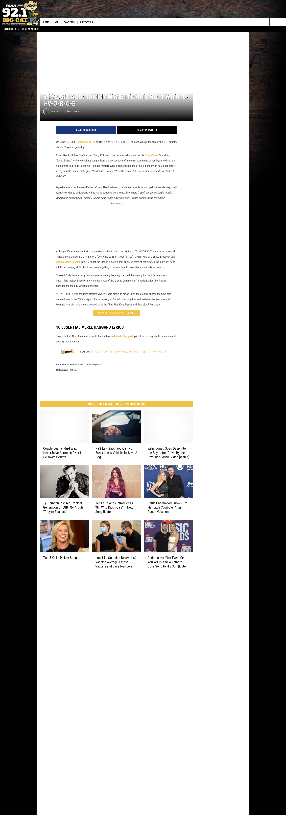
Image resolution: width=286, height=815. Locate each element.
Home (46, 22)
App (56, 22)
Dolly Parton (152, 155)
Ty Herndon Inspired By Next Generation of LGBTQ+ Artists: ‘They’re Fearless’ (63, 507)
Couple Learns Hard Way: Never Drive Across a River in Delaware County (62, 452)
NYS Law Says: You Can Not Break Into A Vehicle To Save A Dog (116, 452)
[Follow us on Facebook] (274, 22)
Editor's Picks (77, 364)
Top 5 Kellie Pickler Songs (60, 558)
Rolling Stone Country (68, 262)
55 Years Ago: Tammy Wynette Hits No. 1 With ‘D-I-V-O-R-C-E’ (128, 351)
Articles (74, 370)
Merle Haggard (124, 336)
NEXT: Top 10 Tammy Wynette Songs (116, 313)
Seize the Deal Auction (27, 29)
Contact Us (86, 22)
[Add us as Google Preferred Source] (265, 22)
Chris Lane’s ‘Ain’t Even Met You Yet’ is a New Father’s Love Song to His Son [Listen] (168, 562)
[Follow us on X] (282, 22)
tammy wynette (93, 364)
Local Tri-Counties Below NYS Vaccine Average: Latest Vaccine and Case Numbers (115, 562)
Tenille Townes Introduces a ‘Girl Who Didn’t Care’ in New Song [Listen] (114, 507)
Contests (69, 22)
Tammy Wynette (85, 141)
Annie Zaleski (56, 111)
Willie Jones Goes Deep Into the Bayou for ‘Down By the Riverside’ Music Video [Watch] (168, 452)
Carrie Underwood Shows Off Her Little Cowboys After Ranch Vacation (167, 507)
